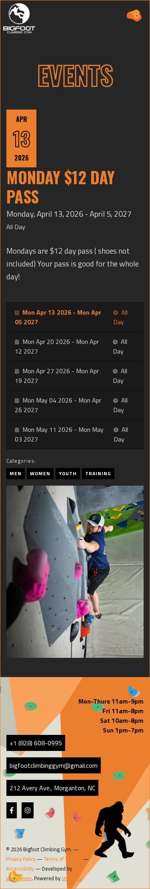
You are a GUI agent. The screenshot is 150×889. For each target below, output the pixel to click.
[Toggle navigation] (134, 16)
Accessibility (20, 869)
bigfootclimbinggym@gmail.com (54, 765)
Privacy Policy (21, 859)
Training (98, 473)
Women (40, 473)
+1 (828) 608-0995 (36, 743)
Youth (68, 473)
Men (16, 473)
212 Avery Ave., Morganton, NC (52, 788)
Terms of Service (63, 859)
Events (75, 75)
